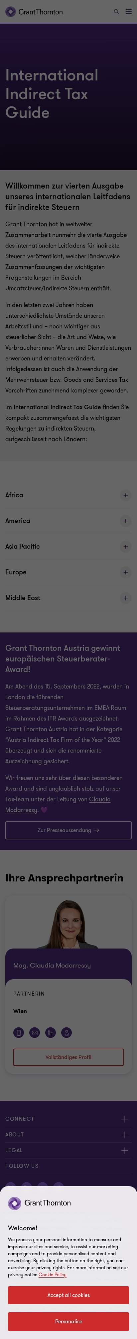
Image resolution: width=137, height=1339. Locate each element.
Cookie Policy (53, 1275)
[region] (68, 1262)
